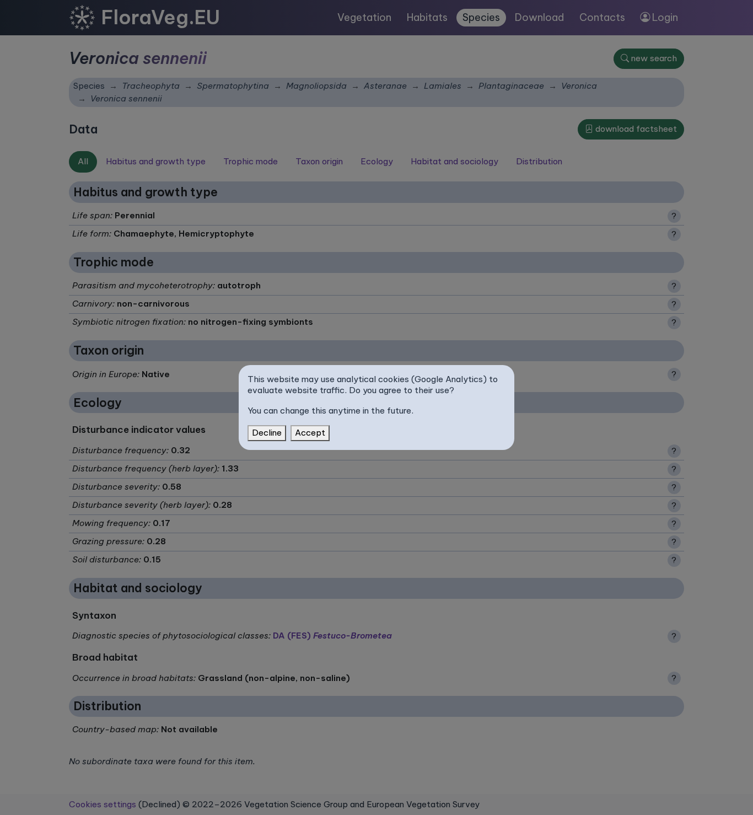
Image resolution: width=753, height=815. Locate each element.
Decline (267, 432)
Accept (310, 432)
